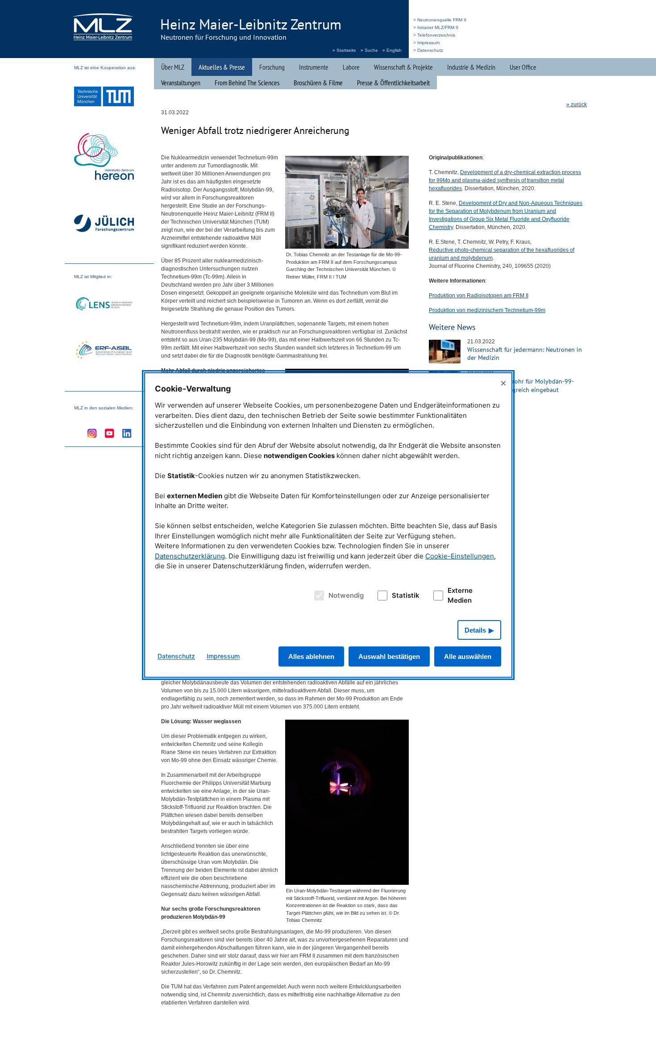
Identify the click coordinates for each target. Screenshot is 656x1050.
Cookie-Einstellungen (459, 556)
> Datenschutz (428, 50)
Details (475, 630)
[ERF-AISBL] (104, 350)
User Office (523, 66)
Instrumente (313, 66)
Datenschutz (176, 656)
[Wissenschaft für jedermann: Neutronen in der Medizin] (445, 361)
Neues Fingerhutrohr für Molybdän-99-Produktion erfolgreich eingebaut (520, 385)
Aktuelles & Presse (222, 66)
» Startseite (344, 50)
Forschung (272, 66)
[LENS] (104, 305)
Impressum (223, 656)
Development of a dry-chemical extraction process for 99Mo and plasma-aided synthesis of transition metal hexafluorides (505, 180)
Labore (351, 66)
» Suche (369, 50)
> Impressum (426, 42)
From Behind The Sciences (247, 82)
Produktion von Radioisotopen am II (478, 295)
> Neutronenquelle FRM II (439, 19)
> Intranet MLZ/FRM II (435, 27)
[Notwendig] (318, 595)
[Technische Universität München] (104, 97)
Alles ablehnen (311, 656)
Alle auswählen (467, 656)
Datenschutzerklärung (190, 556)
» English (392, 50)
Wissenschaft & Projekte (403, 66)
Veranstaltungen (180, 82)
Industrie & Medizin (471, 66)
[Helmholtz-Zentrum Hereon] (104, 157)
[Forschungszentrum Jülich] (104, 225)
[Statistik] (380, 595)
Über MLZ (172, 66)
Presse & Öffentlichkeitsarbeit (393, 82)
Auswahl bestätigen (389, 656)
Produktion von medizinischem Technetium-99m (487, 310)
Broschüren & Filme (318, 82)
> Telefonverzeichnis (434, 35)
